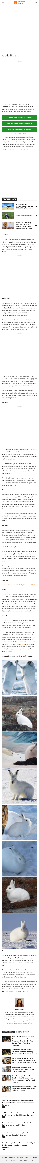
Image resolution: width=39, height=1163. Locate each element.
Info (3, 1107)
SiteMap (35, 1157)
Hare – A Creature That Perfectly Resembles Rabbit (18, 585)
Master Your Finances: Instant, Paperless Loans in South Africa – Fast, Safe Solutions (23, 1069)
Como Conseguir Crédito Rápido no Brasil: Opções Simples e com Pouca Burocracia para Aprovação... (19, 1145)
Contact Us (28, 1157)
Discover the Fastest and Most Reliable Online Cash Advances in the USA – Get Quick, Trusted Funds (24, 1060)
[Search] (36, 2)
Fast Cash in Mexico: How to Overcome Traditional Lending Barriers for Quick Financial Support (24, 1052)
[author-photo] (19, 1007)
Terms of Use (11, 1157)
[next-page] (6, 1095)
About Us (4, 1157)
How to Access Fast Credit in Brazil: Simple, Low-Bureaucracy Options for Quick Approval (24, 1089)
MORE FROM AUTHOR (22, 1032)
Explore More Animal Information (19, 117)
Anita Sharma (19, 1009)
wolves (22, 644)
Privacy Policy (20, 1157)
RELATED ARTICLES (8, 1032)
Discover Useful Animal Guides (19, 129)
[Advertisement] (19, 27)
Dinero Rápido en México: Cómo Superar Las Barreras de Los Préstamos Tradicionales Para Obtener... (18, 1103)
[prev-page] (3, 1095)
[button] (3, 2)
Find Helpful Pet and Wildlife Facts (19, 123)
